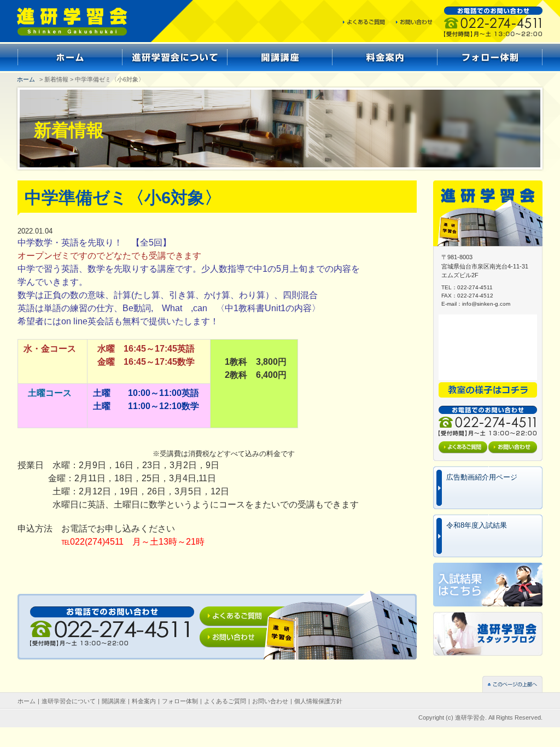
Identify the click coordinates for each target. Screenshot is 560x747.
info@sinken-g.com (486, 304)
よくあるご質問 (225, 701)
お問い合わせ (270, 701)
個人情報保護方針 (318, 701)
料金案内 (144, 701)
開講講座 (114, 701)
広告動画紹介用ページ (481, 477)
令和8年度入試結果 (476, 525)
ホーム (26, 79)
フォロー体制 (180, 701)
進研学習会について (69, 701)
